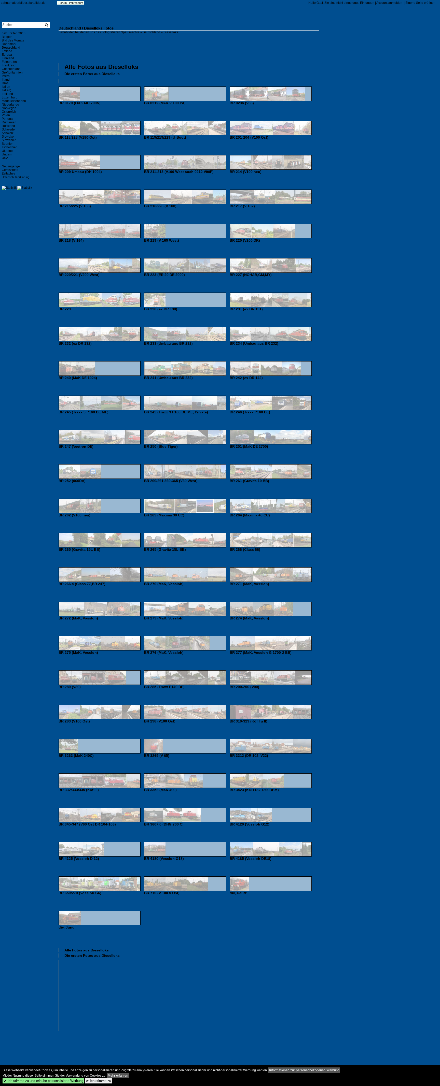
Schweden (9, 129)
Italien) (6, 90)
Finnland (8, 58)
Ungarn (7, 154)
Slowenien (9, 140)
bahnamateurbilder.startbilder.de (23, 3)
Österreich (9, 111)
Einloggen (367, 3)
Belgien (7, 37)
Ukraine (7, 151)
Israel (5, 83)
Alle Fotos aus (101, 66)
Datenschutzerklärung (15, 177)
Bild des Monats (13, 40)
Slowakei (8, 136)
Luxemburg (10, 97)
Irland (6, 79)
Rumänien (9, 122)
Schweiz (7, 133)
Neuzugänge (11, 166)
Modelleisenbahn (14, 101)
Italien (6, 87)
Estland (7, 51)
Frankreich (9, 65)
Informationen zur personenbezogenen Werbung (304, 1070)
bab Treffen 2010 (13, 33)
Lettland (7, 94)
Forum (63, 2)
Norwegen (9, 108)
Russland (8, 126)
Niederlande (10, 104)
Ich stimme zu (98, 1081)
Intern (6, 76)
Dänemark (9, 44)
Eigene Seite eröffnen (420, 3)
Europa (7, 54)
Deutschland (151, 32)
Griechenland (11, 69)
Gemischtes (10, 170)
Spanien (7, 144)
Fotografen (9, 62)
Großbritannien (12, 72)
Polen (6, 115)
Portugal (7, 119)
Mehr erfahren (118, 1075)
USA (5, 158)
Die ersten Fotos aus (92, 74)
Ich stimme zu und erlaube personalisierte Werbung (43, 1081)
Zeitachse (8, 173)
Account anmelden (389, 3)
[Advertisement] (189, 48)
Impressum (76, 2)
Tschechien (10, 147)
